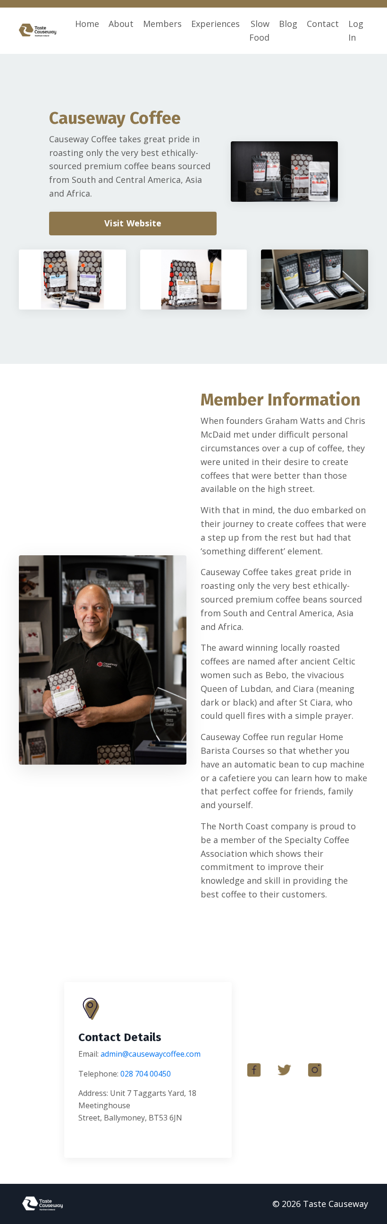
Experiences (215, 23)
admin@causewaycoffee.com (151, 1054)
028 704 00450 (145, 1074)
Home (87, 23)
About (121, 23)
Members (162, 23)
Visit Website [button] (132, 223)
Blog (288, 23)
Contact (323, 23)
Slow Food (259, 30)
